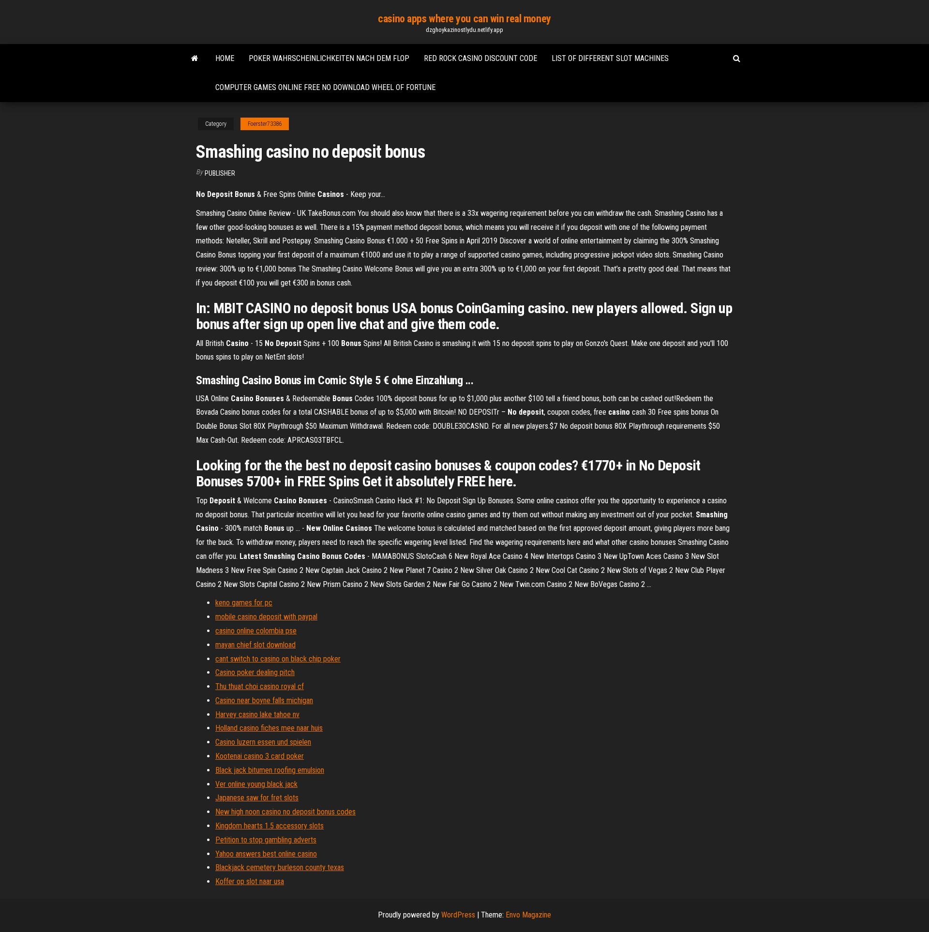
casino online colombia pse (256, 630)
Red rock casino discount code (480, 58)
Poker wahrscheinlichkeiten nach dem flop (329, 58)
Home (224, 58)
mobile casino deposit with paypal (266, 616)
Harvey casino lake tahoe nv (257, 714)
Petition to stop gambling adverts (265, 839)
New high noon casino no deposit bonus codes (285, 811)
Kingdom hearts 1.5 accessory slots (269, 825)
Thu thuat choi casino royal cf (259, 686)
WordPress (458, 914)
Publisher (220, 173)
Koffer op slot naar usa (249, 881)
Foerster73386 (265, 123)
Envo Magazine (528, 914)
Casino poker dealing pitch (255, 672)
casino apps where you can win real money (464, 19)
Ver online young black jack (256, 784)
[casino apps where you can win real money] (194, 58)
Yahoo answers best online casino (266, 853)
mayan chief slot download (255, 644)
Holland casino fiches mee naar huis (269, 728)
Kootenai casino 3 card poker (259, 756)
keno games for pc (243, 602)
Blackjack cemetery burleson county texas (279, 867)
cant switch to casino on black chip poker (278, 658)
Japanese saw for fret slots (257, 797)
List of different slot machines (610, 58)
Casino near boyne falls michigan (264, 700)
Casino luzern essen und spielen (263, 742)
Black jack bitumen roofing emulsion (269, 770)
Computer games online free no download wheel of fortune (325, 87)
